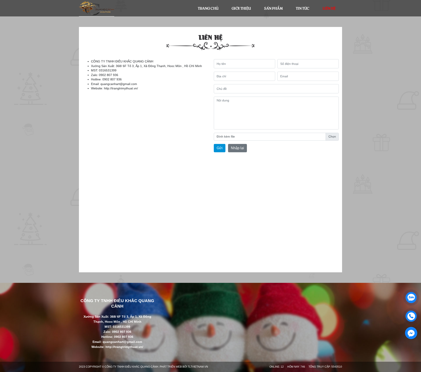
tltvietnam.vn (198, 366)
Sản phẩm (273, 8)
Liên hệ (329, 8)
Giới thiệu (241, 8)
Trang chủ (208, 8)
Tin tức (302, 8)
